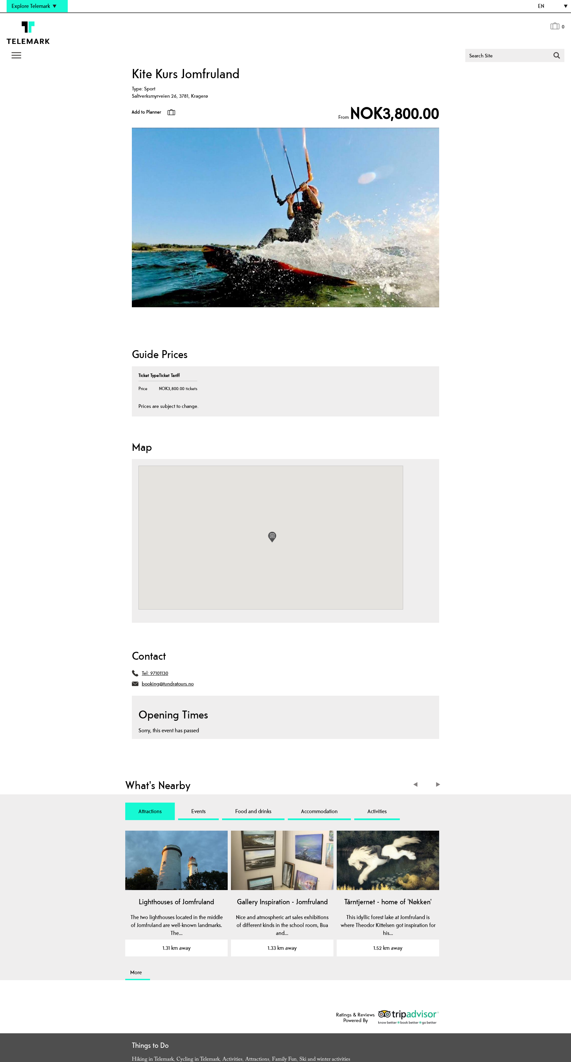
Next (438, 785)
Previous (416, 785)
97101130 (159, 673)
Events (198, 811)
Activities (377, 811)
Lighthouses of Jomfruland (176, 901)
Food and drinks (253, 811)
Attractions (150, 811)
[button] (272, 537)
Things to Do (150, 1045)
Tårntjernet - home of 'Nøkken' (388, 901)
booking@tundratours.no (168, 683)
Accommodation (319, 811)
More (136, 972)
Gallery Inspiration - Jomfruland (282, 901)
